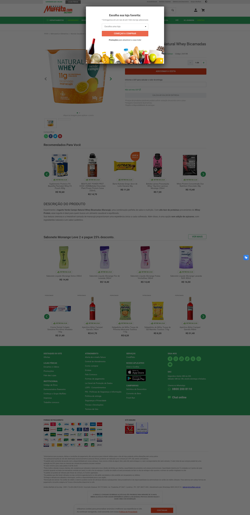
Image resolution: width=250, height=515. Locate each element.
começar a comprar (125, 33)
